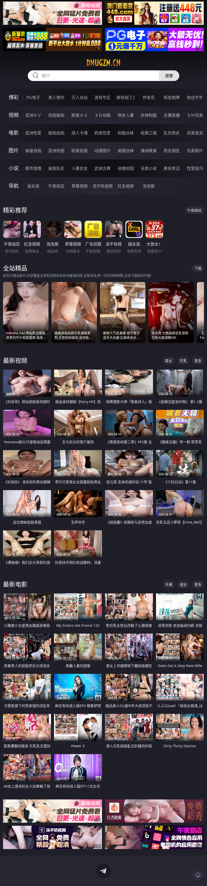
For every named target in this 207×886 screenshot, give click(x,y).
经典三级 (149, 133)
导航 (14, 186)
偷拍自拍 (56, 133)
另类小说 (149, 168)
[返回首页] (198, 875)
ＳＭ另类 (195, 115)
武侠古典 (102, 168)
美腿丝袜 (126, 150)
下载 (197, 268)
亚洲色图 (56, 150)
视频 (14, 115)
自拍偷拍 (56, 115)
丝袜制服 (149, 115)
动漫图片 (102, 150)
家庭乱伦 (56, 168)
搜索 (169, 75)
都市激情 (33, 168)
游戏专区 (102, 97)
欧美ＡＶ (79, 115)
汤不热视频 (102, 186)
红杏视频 (126, 186)
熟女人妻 (126, 115)
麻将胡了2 (125, 97)
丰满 (168, 584)
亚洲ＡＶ (33, 115)
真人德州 (56, 97)
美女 (168, 360)
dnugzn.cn (103, 63)
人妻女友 (79, 168)
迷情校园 (126, 168)
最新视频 (15, 360)
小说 (14, 168)
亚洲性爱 (33, 133)
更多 (197, 360)
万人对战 (79, 97)
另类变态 (195, 133)
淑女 (183, 584)
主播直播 (172, 115)
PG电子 (33, 97)
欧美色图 (79, 150)
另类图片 (195, 150)
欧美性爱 (102, 133)
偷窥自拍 (33, 150)
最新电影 (15, 584)
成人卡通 (79, 133)
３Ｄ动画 (102, 115)
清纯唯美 (149, 150)
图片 (14, 150)
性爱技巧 (195, 168)
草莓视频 (79, 186)
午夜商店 (56, 186)
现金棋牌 (172, 97)
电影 (14, 132)
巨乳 (183, 360)
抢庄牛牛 (195, 97)
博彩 (14, 97)
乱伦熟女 (172, 133)
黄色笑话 (172, 168)
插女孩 (33, 186)
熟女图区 (172, 150)
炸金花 (149, 97)
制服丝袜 (126, 133)
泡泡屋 (149, 186)
